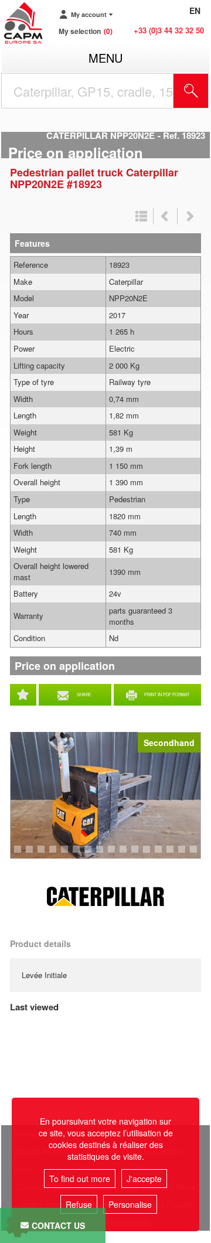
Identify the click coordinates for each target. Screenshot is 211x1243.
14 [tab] (139, 854)
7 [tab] (54, 854)
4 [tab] (19, 854)
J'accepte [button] (144, 1178)
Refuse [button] (79, 1204)
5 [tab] (31, 854)
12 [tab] (115, 854)
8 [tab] (66, 854)
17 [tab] (174, 854)
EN (194, 10)
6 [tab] (42, 854)
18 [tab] (185, 854)
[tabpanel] (105, 795)
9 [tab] (78, 854)
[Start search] (191, 90)
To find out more (79, 1178)
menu (105, 57)
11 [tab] (103, 854)
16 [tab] (162, 854)
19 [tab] (197, 854)
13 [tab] (127, 854)
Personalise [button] (130, 1204)
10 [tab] (92, 854)
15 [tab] (150, 854)
